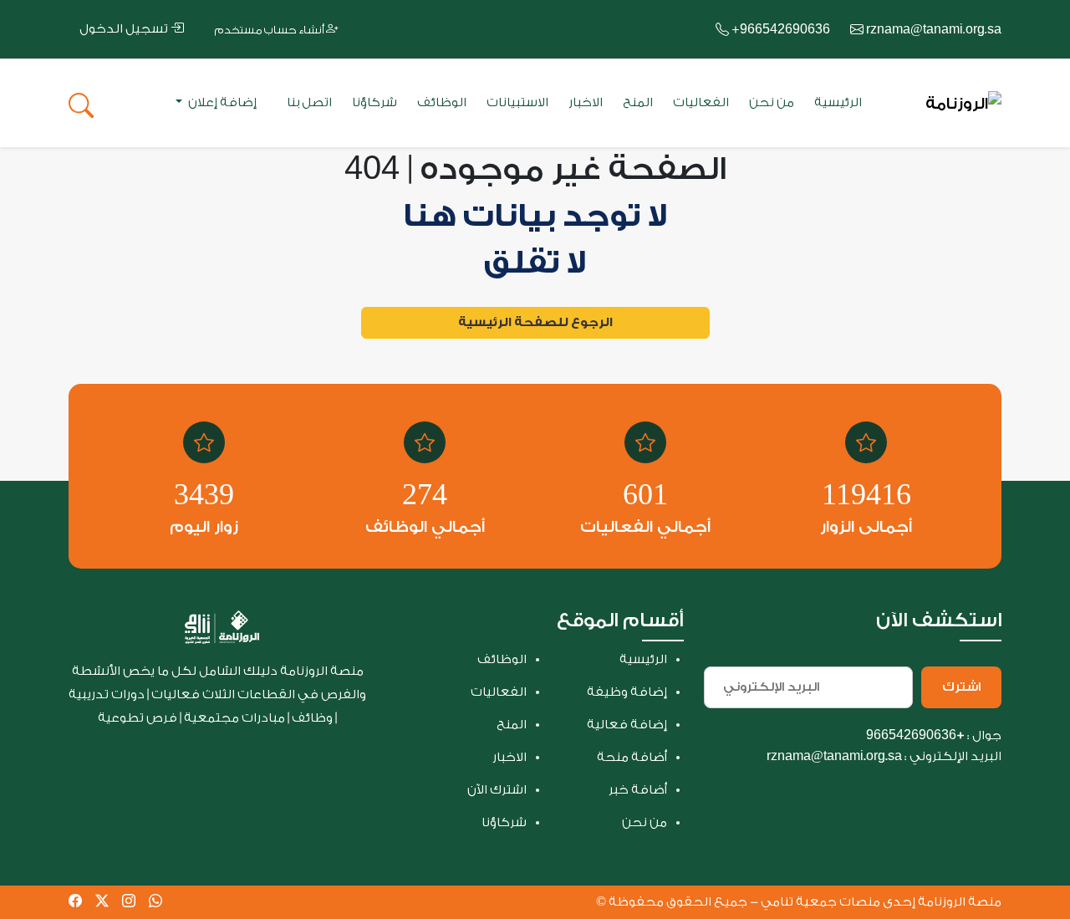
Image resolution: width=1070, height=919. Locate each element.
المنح (638, 102)
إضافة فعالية (627, 724)
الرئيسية (838, 102)
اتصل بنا (309, 102)
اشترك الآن (497, 790)
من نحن (771, 102)
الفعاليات (701, 102)
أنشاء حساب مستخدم (270, 29)
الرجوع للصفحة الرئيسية (535, 322)
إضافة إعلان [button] (221, 102)
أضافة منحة (632, 757)
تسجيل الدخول (125, 29)
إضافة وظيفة (627, 692)
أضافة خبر (638, 790)
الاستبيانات (517, 102)
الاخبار (585, 102)
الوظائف (441, 102)
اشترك (961, 687)
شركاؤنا (374, 102)
